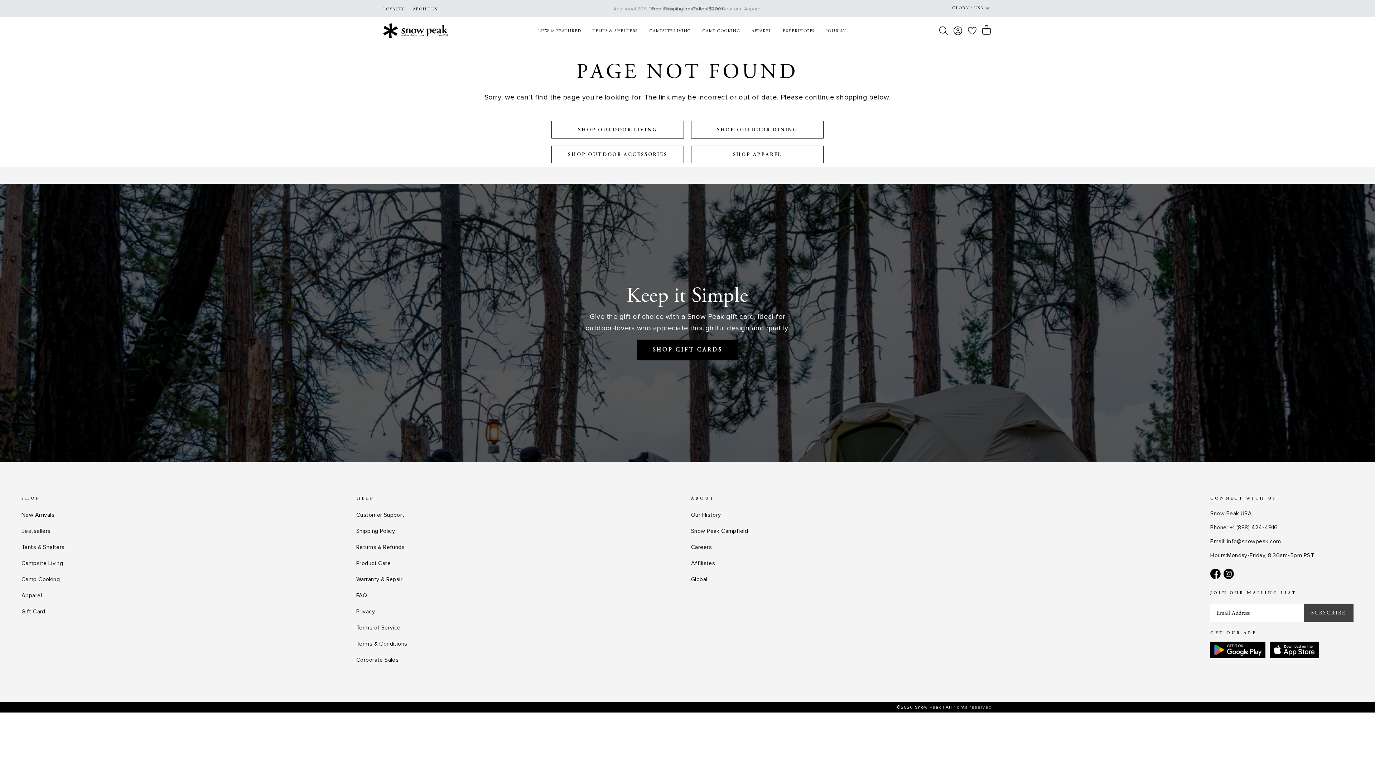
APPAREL (762, 31)
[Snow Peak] (415, 30)
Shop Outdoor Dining (757, 130)
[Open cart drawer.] (986, 30)
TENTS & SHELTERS (615, 31)
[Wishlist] (972, 30)
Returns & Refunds (380, 547)
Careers (701, 547)
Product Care (373, 563)
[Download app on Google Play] (1237, 650)
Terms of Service (378, 627)
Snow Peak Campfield (719, 531)
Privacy (365, 611)
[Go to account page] (957, 30)
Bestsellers (36, 531)
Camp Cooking (40, 579)
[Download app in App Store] (1294, 650)
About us (425, 9)
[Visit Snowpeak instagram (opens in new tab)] (1229, 574)
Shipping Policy (375, 531)
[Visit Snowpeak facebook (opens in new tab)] (1215, 574)
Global (699, 579)
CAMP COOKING (721, 31)
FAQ (361, 595)
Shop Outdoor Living (617, 130)
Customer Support (380, 515)
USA (978, 8)
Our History (706, 515)
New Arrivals (37, 515)
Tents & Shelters (43, 547)
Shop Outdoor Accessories (617, 154)
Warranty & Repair (379, 579)
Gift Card (33, 611)
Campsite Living (42, 563)
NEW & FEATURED (559, 31)
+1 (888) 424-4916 (1254, 527)
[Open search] (943, 30)
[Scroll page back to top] (1355, 753)
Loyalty (393, 9)
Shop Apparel (757, 154)
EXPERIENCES (799, 31)
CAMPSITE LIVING (670, 31)
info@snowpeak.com (1254, 541)
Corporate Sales (377, 659)
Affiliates (703, 563)
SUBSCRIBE (1328, 613)
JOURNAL (837, 31)
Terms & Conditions (381, 643)
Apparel (31, 595)
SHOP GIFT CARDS (688, 350)
